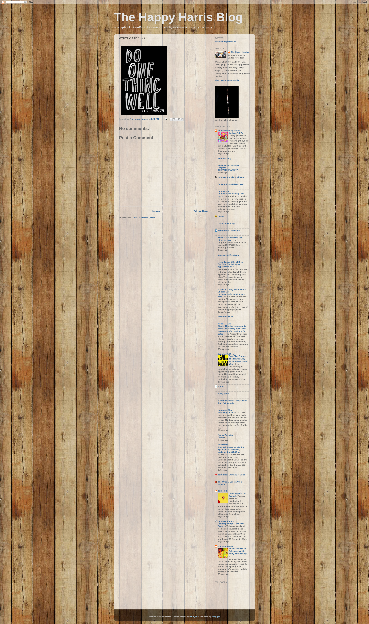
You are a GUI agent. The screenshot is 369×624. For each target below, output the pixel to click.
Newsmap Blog (225, 410)
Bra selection (225, 240)
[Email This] (171, 119)
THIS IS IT (222, 491)
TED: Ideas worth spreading (231, 475)
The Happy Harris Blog (178, 17)
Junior (221, 386)
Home (156, 211)
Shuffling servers (226, 412)
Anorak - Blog (224, 158)
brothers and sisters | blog (231, 177)
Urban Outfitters (226, 521)
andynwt (194, 616)
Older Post (201, 211)
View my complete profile (227, 80)
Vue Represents (225, 546)
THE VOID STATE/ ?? (228, 170)
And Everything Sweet (229, 131)
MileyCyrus (223, 393)
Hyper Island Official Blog (230, 262)
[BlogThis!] (173, 119)
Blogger (216, 616)
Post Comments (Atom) (144, 218)
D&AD (221, 216)
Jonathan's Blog (226, 354)
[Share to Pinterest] (182, 119)
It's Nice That (224, 324)
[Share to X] (176, 119)
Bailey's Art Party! (238, 133)
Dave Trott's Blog (226, 223)
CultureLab (223, 191)
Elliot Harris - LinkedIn (229, 230)
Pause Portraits (225, 435)
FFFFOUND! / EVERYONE (230, 237)
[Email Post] (166, 119)
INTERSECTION (225, 317)
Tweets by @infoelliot (225, 41)
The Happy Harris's (240, 52)
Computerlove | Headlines (230, 184)
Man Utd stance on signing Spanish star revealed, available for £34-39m (231, 449)
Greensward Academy (228, 255)
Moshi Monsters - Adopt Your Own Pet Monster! (232, 402)
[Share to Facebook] (179, 119)
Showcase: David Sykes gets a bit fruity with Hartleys (238, 551)
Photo (221, 437)
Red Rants (223, 444)
